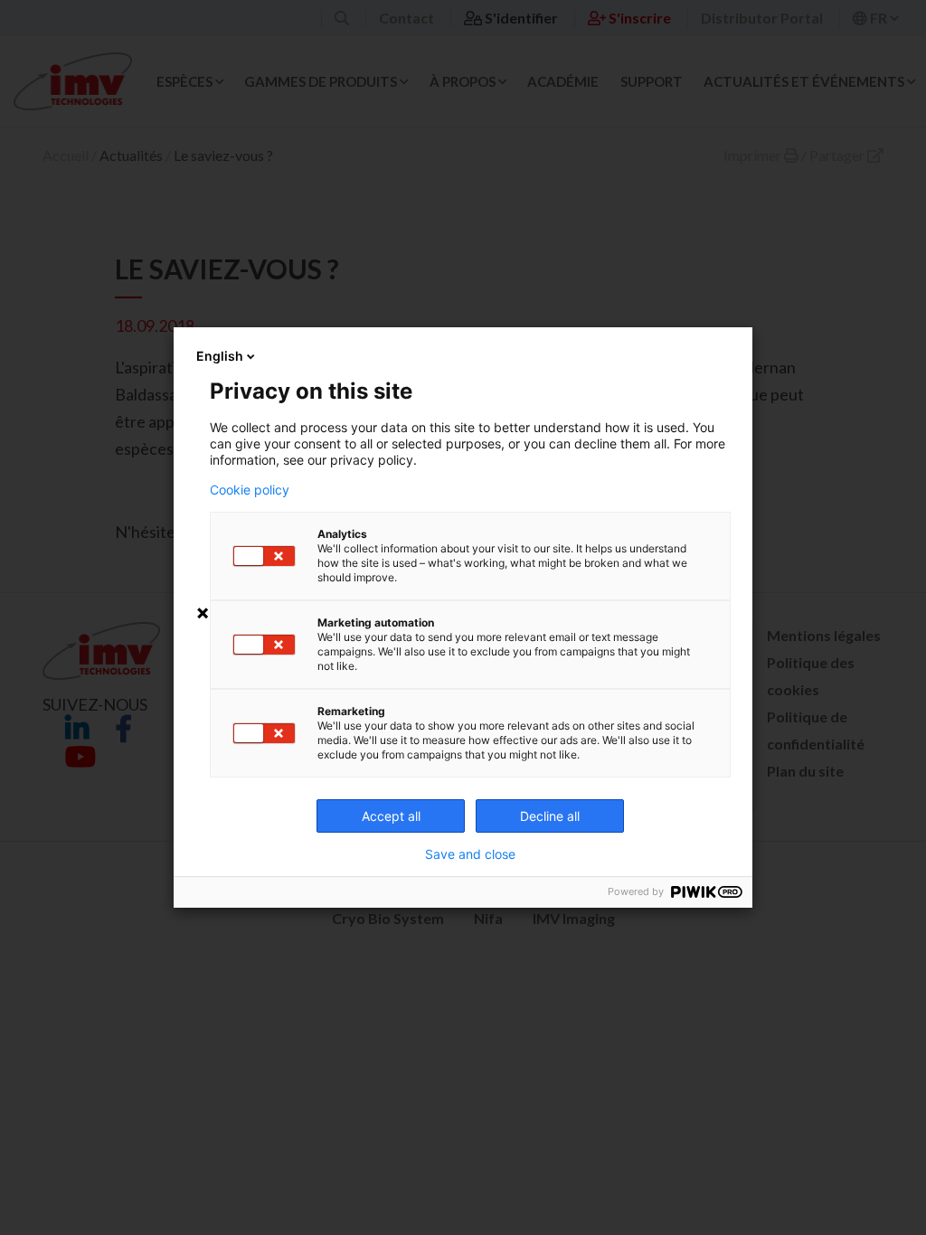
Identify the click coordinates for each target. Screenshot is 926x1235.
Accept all (391, 816)
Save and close (470, 854)
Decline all (550, 816)
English (219, 355)
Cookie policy (249, 490)
